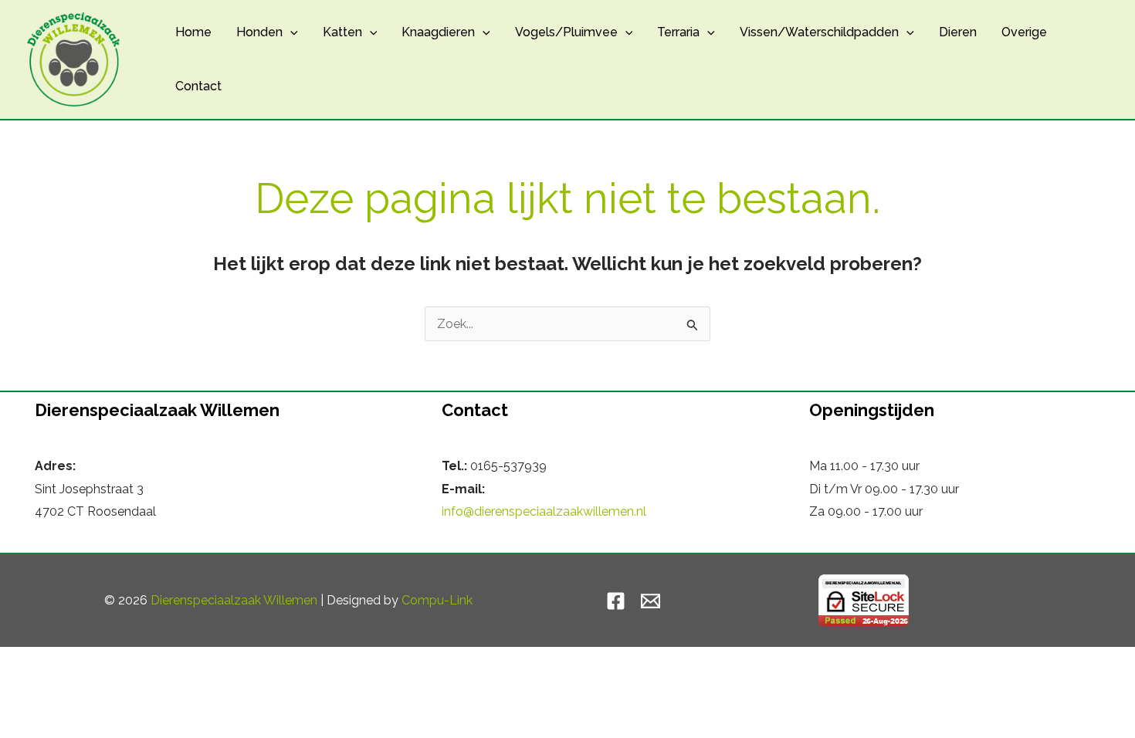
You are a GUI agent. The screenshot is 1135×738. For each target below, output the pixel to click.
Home (193, 32)
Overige (1024, 32)
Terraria (678, 32)
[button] (290, 32)
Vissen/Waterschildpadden (819, 32)
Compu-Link (437, 600)
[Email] (650, 601)
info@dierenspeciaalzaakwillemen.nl (544, 511)
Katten (342, 32)
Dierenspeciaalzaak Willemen (234, 600)
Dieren (958, 32)
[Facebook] (615, 601)
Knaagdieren (438, 32)
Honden (259, 32)
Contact (198, 86)
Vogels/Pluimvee (566, 32)
